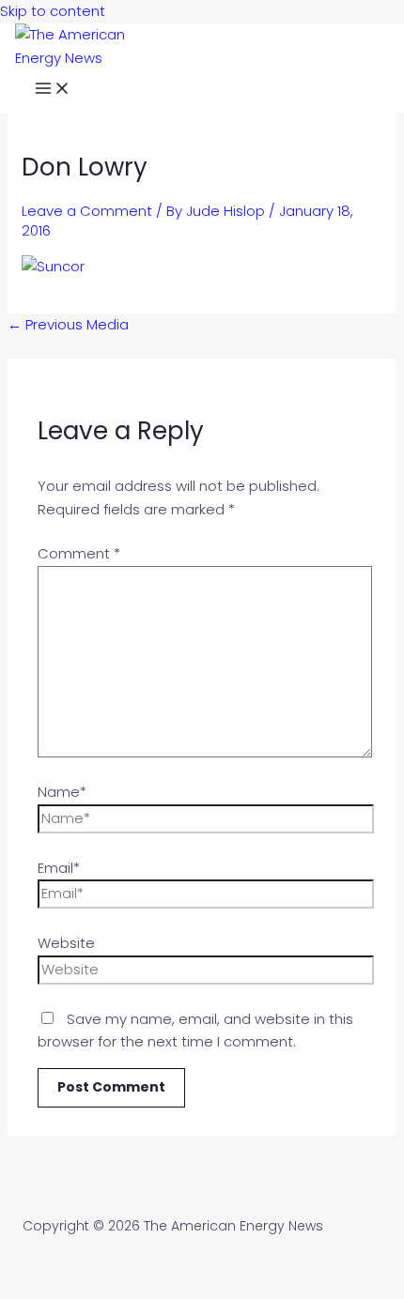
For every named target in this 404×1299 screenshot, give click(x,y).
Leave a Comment (87, 211)
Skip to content (52, 11)
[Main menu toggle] (52, 91)
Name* (62, 792)
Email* (59, 868)
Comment (79, 553)
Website (66, 943)
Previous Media (68, 324)
